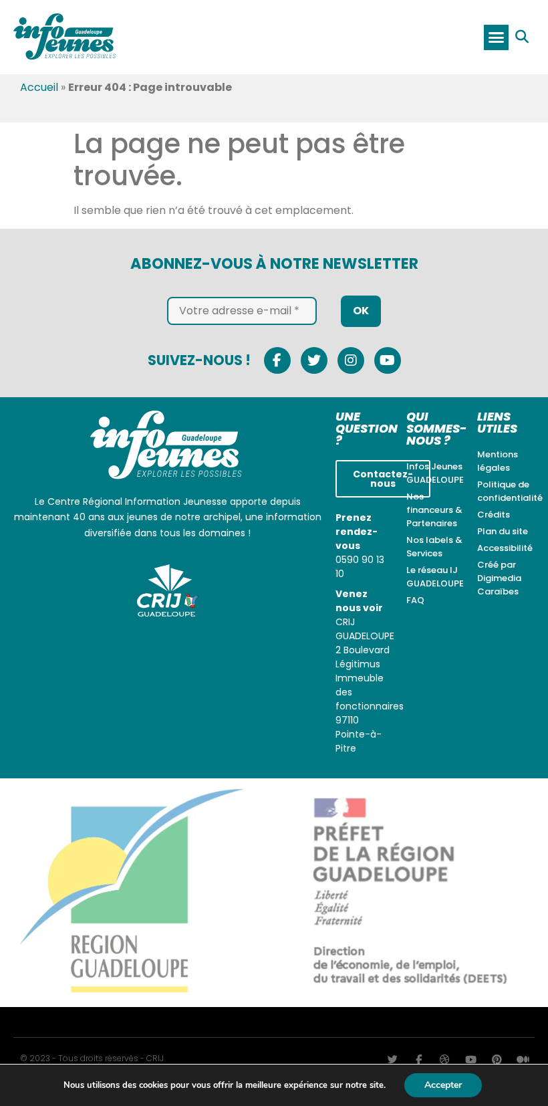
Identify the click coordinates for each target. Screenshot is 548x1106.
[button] (496, 37)
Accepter (443, 1085)
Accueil (39, 87)
